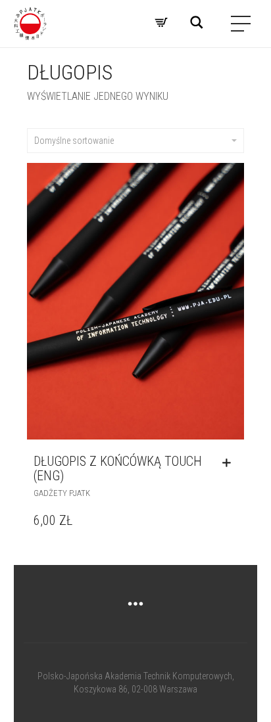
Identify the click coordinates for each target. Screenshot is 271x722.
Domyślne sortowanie (74, 140)
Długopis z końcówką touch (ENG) (118, 468)
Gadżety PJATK (62, 493)
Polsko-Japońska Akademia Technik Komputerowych (134, 676)
